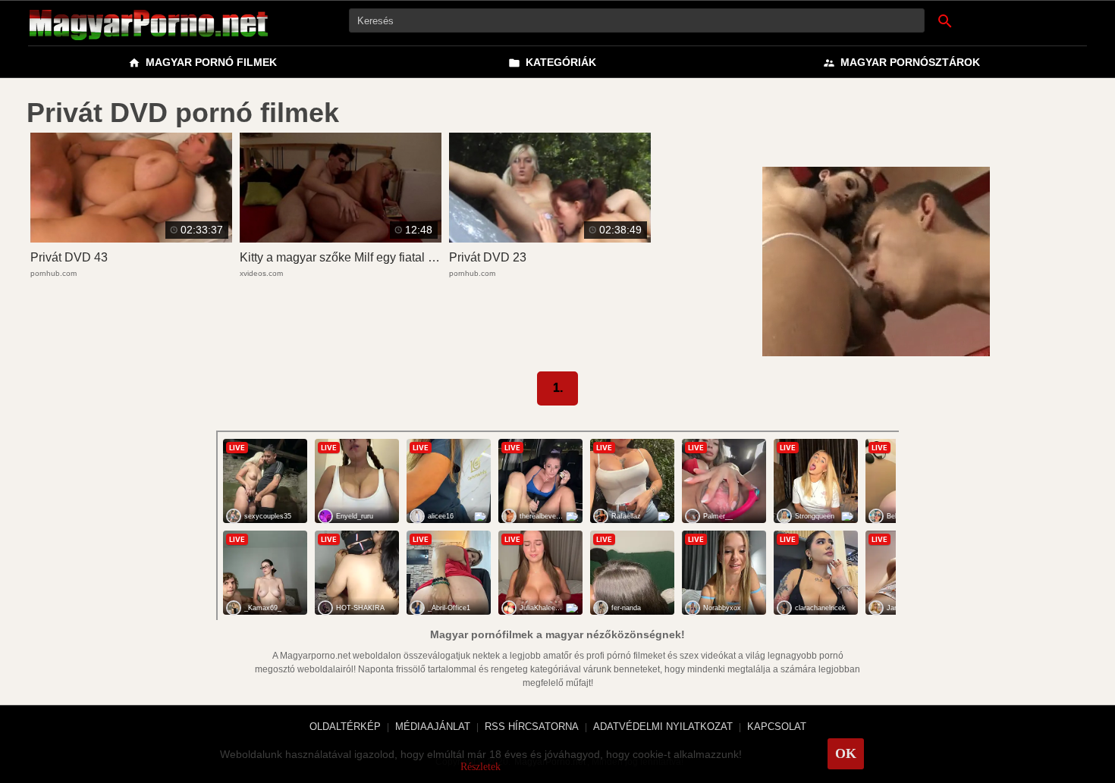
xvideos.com (261, 273)
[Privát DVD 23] (550, 238)
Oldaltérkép (345, 726)
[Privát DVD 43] (131, 238)
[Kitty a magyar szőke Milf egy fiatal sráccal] (340, 238)
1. (558, 387)
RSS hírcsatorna (532, 726)
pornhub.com (53, 273)
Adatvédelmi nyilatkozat (663, 726)
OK (845, 753)
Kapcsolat (776, 726)
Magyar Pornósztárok (901, 62)
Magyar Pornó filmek (202, 62)
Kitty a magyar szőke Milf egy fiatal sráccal (353, 257)
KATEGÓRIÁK (552, 62)
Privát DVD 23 (487, 257)
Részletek (480, 766)
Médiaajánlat (432, 726)
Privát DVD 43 (69, 257)
